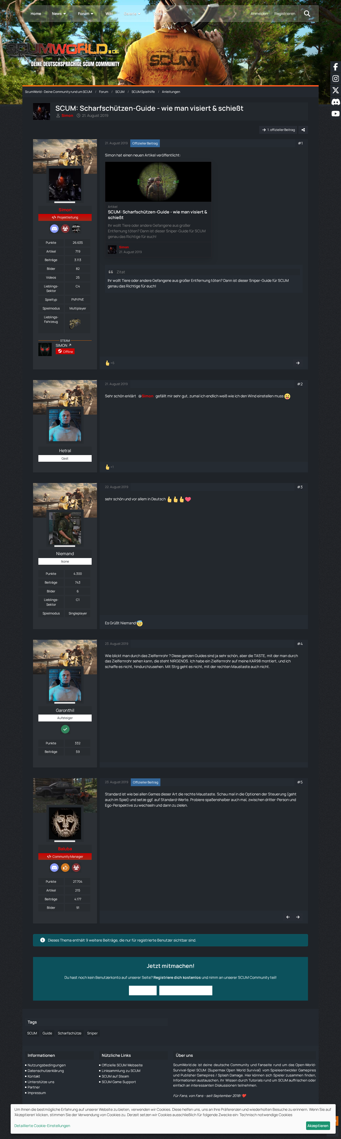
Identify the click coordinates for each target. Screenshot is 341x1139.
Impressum (37, 1092)
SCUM (32, 1033)
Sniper (92, 1033)
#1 (300, 143)
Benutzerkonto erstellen (186, 990)
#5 (300, 782)
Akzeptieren (317, 1125)
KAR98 (255, 660)
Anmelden (259, 13)
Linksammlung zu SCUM (121, 1070)
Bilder (51, 268)
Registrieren (284, 13)
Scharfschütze (70, 1033)
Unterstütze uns (41, 1081)
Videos (51, 277)
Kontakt (34, 1076)
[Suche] (307, 14)
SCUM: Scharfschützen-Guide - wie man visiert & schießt (157, 214)
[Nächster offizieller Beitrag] (298, 363)
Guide (47, 1033)
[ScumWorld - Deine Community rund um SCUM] (170, 53)
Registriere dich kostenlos (177, 977)
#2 (300, 383)
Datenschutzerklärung (46, 1070)
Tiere (126, 280)
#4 (300, 643)
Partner (34, 1087)
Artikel (51, 251)
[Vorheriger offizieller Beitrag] (288, 917)
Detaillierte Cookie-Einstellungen (42, 1125)
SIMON (61, 345)
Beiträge (51, 260)
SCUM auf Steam (115, 1076)
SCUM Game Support (119, 1081)
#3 (300, 486)
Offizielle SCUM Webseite (122, 1065)
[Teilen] (303, 130)
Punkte (51, 242)
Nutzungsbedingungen (47, 1065)
